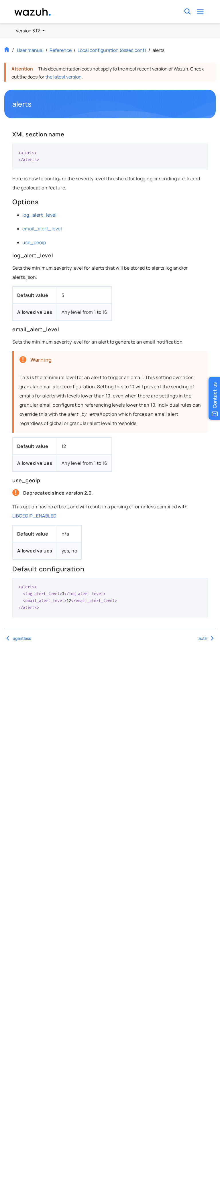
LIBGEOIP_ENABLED (34, 516)
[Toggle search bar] (187, 11)
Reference (61, 50)
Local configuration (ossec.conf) (112, 50)
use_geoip (34, 242)
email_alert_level (42, 229)
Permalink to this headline (35, 104)
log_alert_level (39, 215)
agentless (22, 638)
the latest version (63, 77)
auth (203, 638)
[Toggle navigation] (200, 11)
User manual (30, 50)
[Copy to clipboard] (201, 150)
